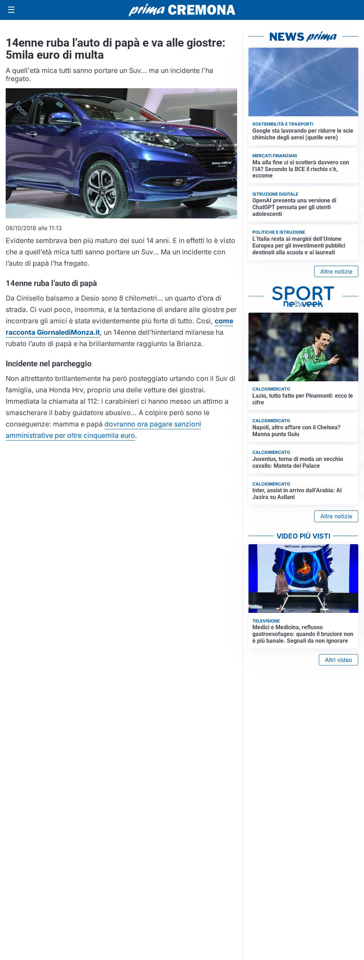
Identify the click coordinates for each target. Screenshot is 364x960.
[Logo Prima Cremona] (182, 10)
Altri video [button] (338, 659)
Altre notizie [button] (336, 271)
